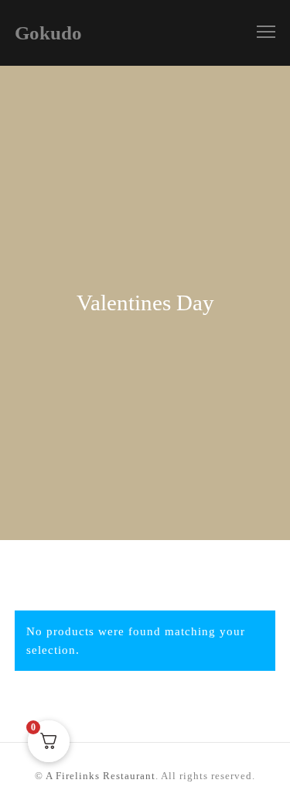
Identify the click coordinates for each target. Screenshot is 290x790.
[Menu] (259, 33)
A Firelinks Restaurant (100, 775)
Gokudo (48, 32)
